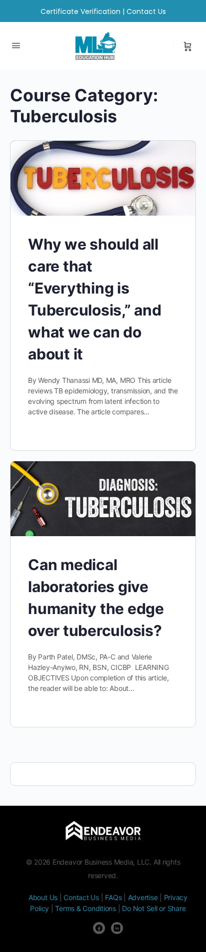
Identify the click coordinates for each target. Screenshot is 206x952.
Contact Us (146, 11)
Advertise (143, 897)
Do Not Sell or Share (154, 908)
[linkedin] (117, 928)
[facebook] (99, 928)
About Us (43, 897)
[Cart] (188, 46)
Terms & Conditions (85, 908)
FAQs (113, 897)
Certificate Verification (80, 11)
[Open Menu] (16, 45)
